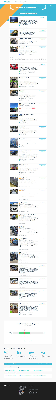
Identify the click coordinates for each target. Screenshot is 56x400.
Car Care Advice (21, 392)
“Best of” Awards (21, 391)
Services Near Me (21, 388)
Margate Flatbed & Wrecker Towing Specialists (10, 375)
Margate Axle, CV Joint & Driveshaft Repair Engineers (25, 375)
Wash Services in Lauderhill (38, 370)
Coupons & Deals (34, 13)
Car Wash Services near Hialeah (24, 370)
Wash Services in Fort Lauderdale (24, 369)
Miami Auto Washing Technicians (10, 370)
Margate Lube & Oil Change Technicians (40, 375)
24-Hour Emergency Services (24, 13)
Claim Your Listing (22, 390)
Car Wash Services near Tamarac (39, 369)
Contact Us (20, 394)
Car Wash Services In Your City (9, 369)
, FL (16, 373)
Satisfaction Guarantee (22, 386)
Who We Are (21, 393)
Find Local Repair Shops (22, 387)
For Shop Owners (21, 389)
